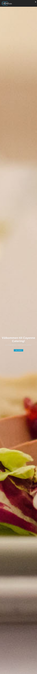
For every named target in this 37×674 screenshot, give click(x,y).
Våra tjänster (18, 350)
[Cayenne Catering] (6, 3)
